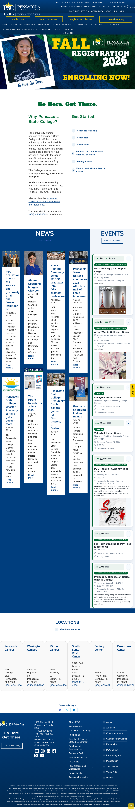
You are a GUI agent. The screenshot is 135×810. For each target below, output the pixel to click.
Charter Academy (114, 733)
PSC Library (112, 750)
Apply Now (18, 19)
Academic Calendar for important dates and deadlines (44, 201)
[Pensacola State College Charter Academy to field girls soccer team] (11, 384)
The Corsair (112, 766)
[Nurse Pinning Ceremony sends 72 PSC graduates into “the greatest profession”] (56, 255)
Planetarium (112, 761)
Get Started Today (12, 746)
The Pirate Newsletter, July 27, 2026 (35, 403)
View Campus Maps (70, 629)
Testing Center (85, 161)
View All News (45, 241)
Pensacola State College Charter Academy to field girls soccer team (12, 410)
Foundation (111, 744)
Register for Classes (81, 19)
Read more (8, 366)
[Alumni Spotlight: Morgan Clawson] (33, 263)
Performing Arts (113, 755)
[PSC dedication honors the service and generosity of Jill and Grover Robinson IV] (11, 259)
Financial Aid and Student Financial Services (89, 153)
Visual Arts (111, 772)
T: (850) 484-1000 (43, 731)
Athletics (110, 728)
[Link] (21, 6)
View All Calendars (112, 241)
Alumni (109, 722)
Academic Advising (87, 131)
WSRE (109, 777)
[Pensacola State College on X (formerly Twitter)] (36, 756)
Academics (82, 138)
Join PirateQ (115, 19)
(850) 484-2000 (36, 214)
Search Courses (49, 19)
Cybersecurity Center (116, 739)
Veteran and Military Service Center (90, 170)
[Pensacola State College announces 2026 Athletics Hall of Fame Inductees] (78, 257)
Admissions (83, 145)
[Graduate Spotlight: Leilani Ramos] (78, 389)
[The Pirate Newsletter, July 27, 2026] (33, 379)
